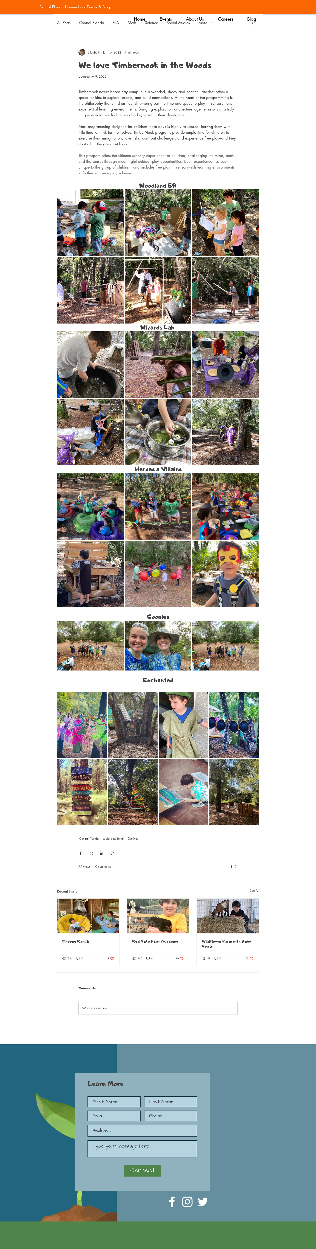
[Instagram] (187, 1202)
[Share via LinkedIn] (102, 853)
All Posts (64, 22)
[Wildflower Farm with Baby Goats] (228, 916)
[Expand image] (90, 222)
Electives (132, 838)
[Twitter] (203, 1202)
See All (254, 890)
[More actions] (235, 52)
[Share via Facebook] (80, 853)
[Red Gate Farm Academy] (158, 916)
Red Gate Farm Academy (155, 941)
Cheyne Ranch (75, 941)
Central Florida (91, 22)
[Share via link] (112, 853)
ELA (116, 22)
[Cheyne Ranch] (88, 916)
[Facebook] (172, 1202)
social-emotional (113, 838)
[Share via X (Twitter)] (91, 853)
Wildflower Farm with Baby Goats (226, 944)
